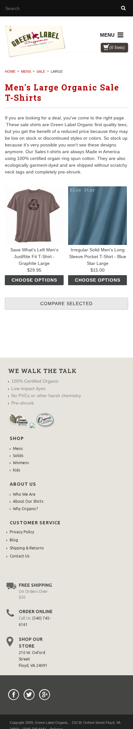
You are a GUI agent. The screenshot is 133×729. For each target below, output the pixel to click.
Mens (26, 71)
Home (10, 71)
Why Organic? (25, 509)
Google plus (44, 694)
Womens (21, 463)
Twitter (29, 694)
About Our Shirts (28, 501)
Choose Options (34, 280)
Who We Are (24, 494)
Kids (16, 470)
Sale (40, 71)
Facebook (13, 694)
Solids (18, 455)
